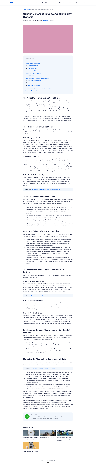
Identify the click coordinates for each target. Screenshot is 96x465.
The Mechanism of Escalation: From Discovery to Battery (37, 78)
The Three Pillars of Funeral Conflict (32, 63)
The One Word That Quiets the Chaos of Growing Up (42, 368)
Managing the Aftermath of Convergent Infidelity (35, 90)
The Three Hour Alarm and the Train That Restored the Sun (46, 189)
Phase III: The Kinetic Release (34, 85)
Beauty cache (71, 2)
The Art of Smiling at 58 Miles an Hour (40, 295)
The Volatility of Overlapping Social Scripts (34, 61)
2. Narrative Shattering (32, 68)
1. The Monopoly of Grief (33, 65)
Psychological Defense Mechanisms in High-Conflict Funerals (38, 88)
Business (78, 2)
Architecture (54, 2)
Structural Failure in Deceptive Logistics (33, 75)
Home (24, 9)
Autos (64, 2)
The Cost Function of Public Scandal (32, 73)
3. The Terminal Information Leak (35, 70)
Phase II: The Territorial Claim (34, 83)
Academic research (38, 2)
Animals (47, 2)
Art (60, 2)
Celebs (84, 2)
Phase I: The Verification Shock (34, 80)
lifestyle (46, 20)
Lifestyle (28, 9)
